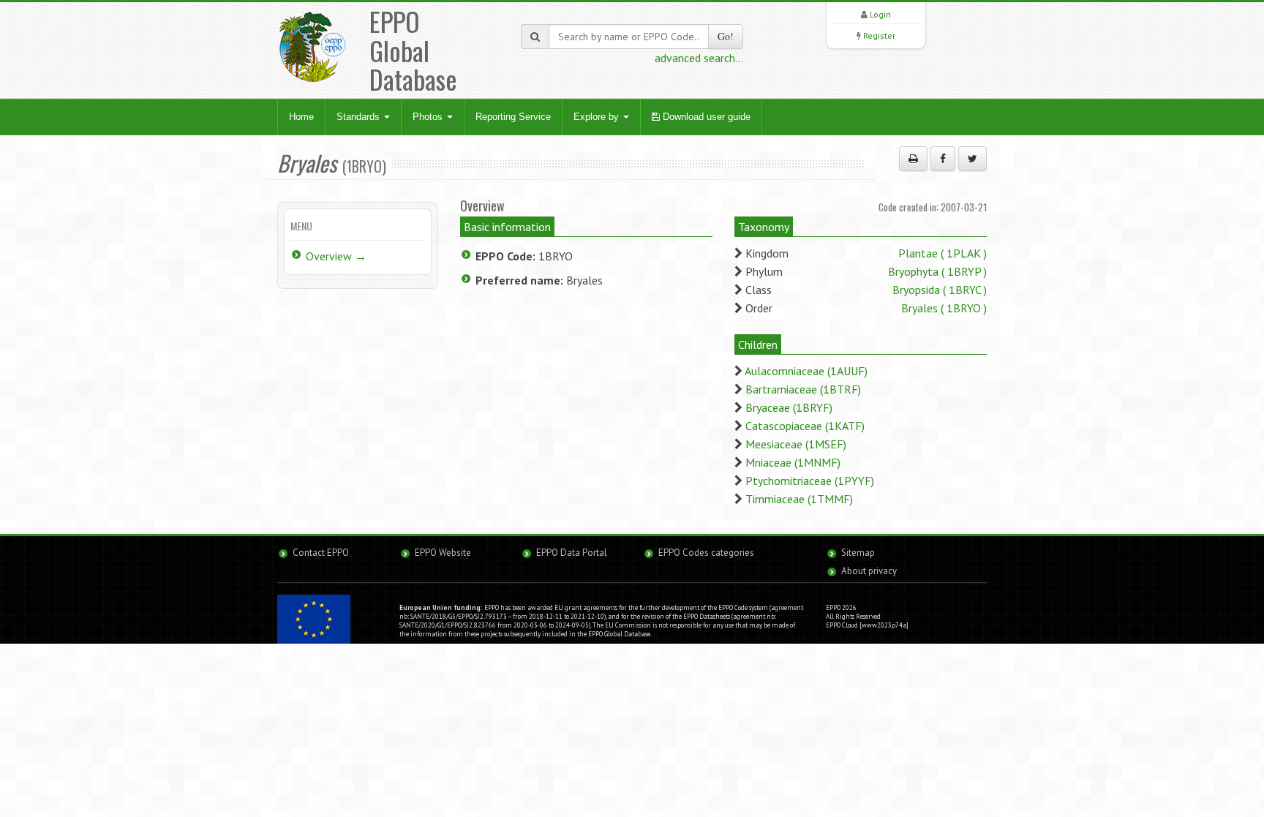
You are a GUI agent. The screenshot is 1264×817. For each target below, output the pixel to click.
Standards (359, 116)
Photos (429, 116)
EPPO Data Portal (571, 552)
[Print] (913, 158)
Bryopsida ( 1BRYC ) (939, 289)
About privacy (869, 571)
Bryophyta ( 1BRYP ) (937, 271)
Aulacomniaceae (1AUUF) (806, 371)
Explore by (597, 116)
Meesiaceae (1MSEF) (795, 444)
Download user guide (705, 116)
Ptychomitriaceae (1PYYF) (809, 480)
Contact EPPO (321, 552)
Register (879, 35)
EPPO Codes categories (706, 552)
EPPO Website (443, 552)
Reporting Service (513, 116)
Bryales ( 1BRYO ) (944, 308)
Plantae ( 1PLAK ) (942, 253)
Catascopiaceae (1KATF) (805, 425)
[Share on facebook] (942, 158)
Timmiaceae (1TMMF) (799, 499)
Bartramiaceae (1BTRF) (803, 389)
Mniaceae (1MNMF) (792, 462)
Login (880, 14)
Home (301, 116)
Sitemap (858, 552)
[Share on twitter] (972, 158)
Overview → (336, 256)
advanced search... (699, 57)
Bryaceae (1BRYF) (788, 407)
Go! (726, 36)
